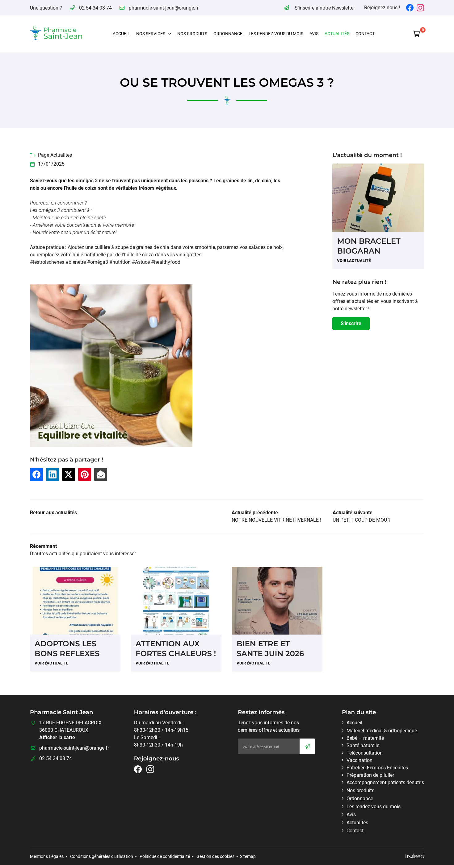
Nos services (150, 33)
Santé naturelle (363, 745)
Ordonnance (227, 33)
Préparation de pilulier (370, 775)
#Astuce (141, 262)
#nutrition (120, 262)
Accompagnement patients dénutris (385, 782)
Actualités (337, 33)
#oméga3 (97, 262)
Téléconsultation (365, 753)
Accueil (121, 33)
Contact (365, 33)
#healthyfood (165, 262)
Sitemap (248, 856)
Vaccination (359, 760)
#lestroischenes (47, 262)
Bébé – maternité (365, 738)
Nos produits (192, 33)
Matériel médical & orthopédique (382, 731)
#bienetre (75, 262)
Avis (313, 33)
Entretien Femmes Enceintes (377, 768)
